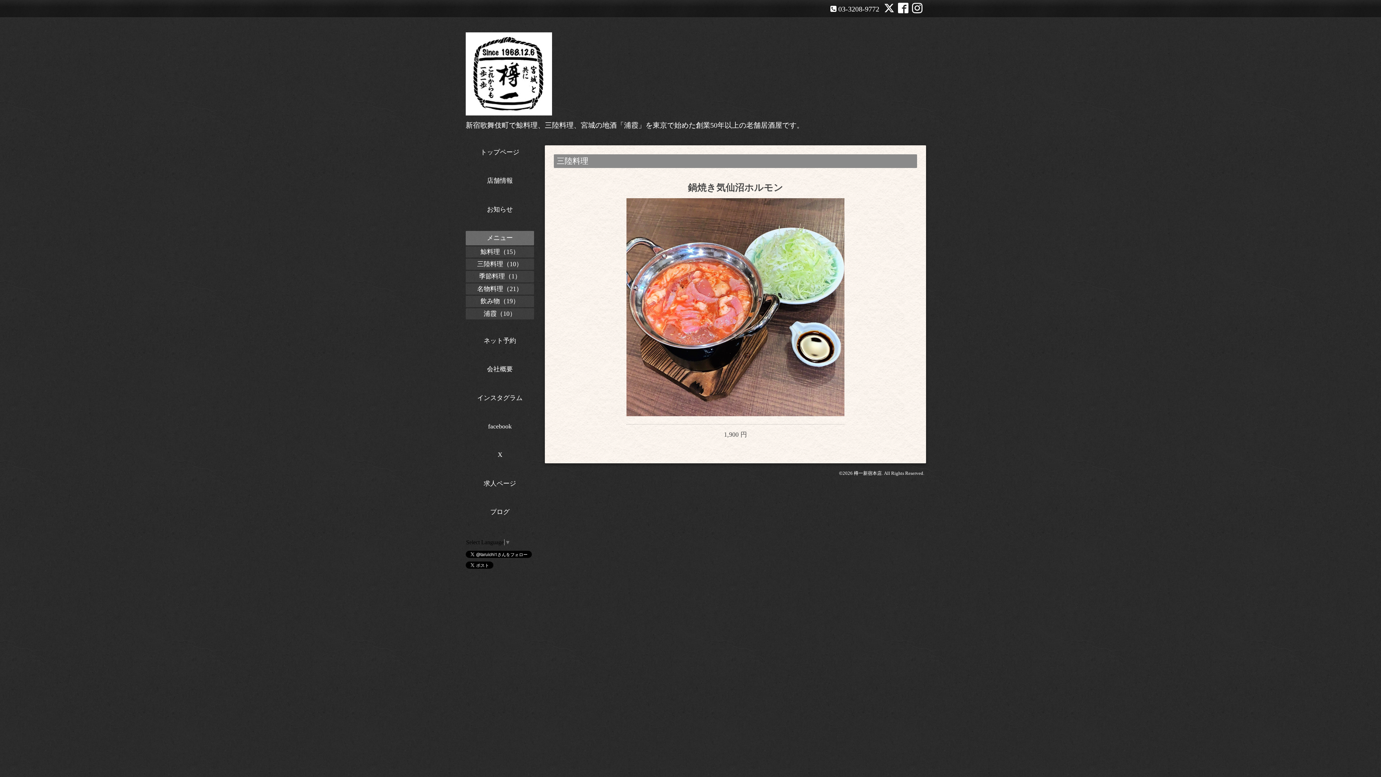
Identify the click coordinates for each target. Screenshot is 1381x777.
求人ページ (500, 483)
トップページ (499, 152)
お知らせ (500, 209)
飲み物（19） (499, 301)
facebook (500, 426)
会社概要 (500, 369)
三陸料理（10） (500, 264)
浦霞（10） (500, 313)
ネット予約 (500, 340)
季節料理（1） (500, 276)
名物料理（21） (500, 288)
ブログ (500, 511)
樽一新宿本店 (868, 473)
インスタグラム (500, 397)
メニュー (500, 237)
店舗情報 (500, 180)
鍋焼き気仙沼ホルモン (735, 187)
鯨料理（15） (499, 251)
